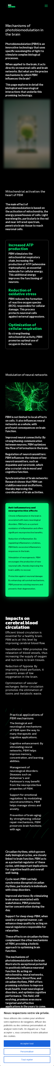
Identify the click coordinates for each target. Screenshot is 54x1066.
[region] (27, 1037)
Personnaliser (27, 1051)
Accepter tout (27, 1043)
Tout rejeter (27, 1059)
